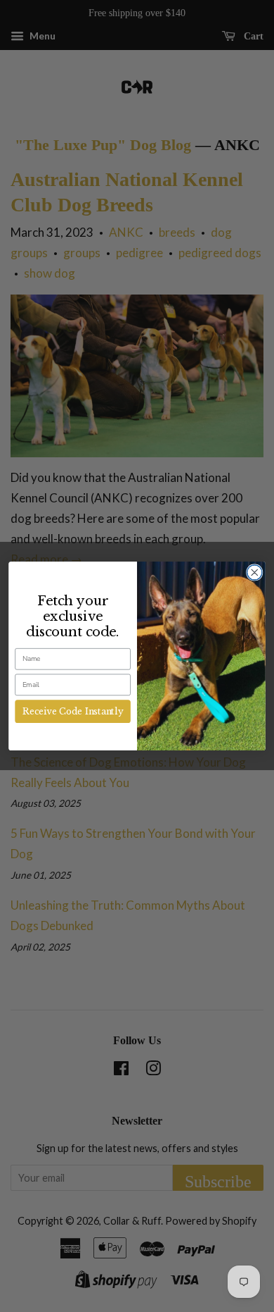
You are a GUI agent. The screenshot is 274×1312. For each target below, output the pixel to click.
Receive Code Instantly (72, 711)
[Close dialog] (254, 572)
